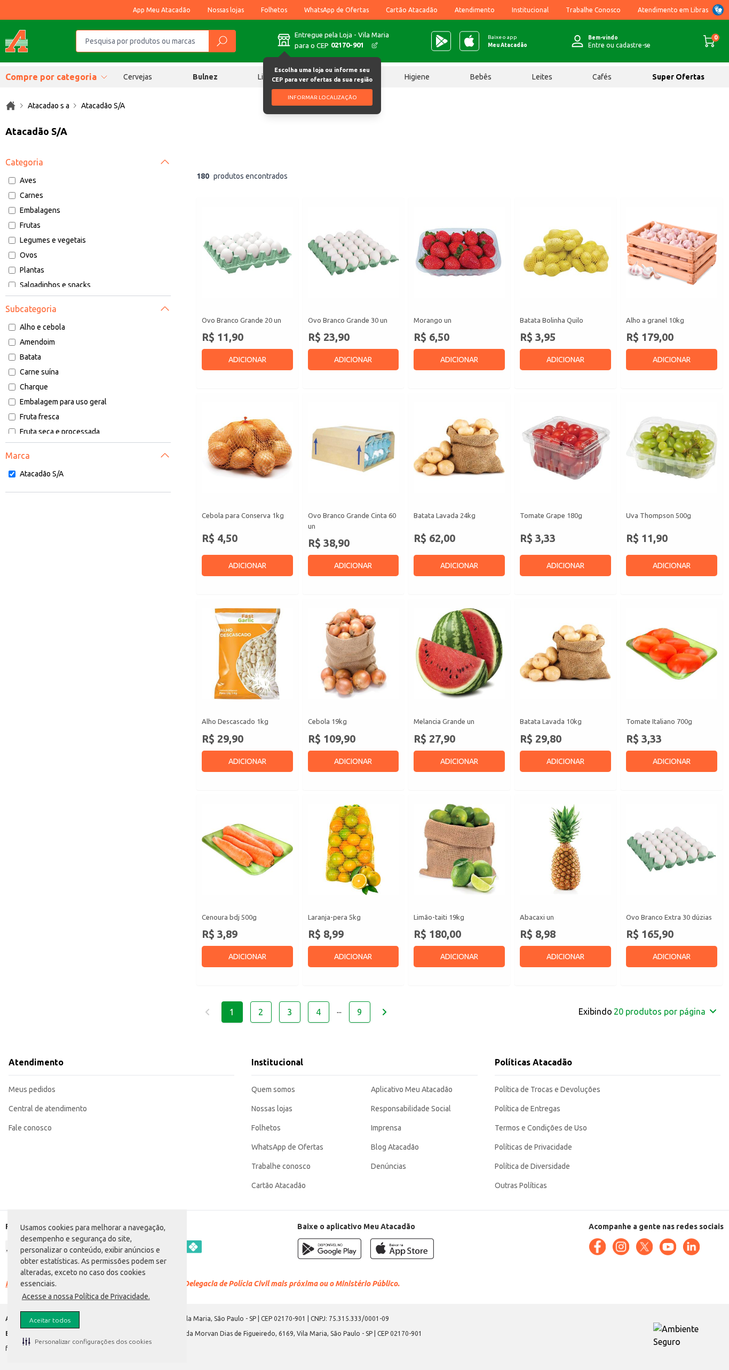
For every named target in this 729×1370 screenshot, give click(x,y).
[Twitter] (644, 1246)
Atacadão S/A (42, 473)
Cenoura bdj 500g (229, 917)
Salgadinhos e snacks (55, 285)
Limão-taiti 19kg (439, 917)
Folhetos (274, 9)
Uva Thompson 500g (658, 515)
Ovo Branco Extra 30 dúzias (669, 917)
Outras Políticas (521, 1185)
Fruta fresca (39, 416)
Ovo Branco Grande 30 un (347, 320)
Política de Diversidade (532, 1166)
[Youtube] (667, 1246)
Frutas (30, 225)
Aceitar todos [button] (49, 1320)
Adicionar (247, 359)
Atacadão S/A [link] (103, 105)
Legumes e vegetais (53, 240)
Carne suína (39, 372)
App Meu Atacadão (162, 9)
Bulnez (205, 77)
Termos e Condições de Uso (541, 1128)
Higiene (417, 77)
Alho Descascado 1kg (235, 721)
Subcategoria (31, 309)
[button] (87, 1341)
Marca (17, 455)
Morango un (432, 320)
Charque (34, 387)
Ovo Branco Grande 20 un (241, 320)
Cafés (602, 77)
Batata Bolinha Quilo (551, 320)
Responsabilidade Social (411, 1108)
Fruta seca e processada (60, 431)
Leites (542, 77)
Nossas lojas (226, 9)
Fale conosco (30, 1128)
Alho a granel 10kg (655, 320)
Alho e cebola (42, 327)
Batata (30, 357)
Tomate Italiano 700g (659, 721)
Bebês (481, 77)
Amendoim (37, 342)
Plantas (32, 270)
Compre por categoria (51, 77)
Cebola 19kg (327, 721)
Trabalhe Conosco (593, 9)
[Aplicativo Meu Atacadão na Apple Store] (469, 41)
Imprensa (386, 1128)
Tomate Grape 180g (551, 515)
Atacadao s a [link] (48, 105)
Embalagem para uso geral (63, 401)
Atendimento (475, 9)
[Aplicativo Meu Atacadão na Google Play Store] (441, 41)
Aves (28, 180)
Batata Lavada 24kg (445, 515)
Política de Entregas (527, 1108)
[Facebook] (597, 1246)
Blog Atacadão (395, 1147)
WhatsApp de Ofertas (336, 9)
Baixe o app (507, 41)
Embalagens (40, 210)
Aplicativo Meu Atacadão (412, 1089)
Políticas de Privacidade (533, 1147)
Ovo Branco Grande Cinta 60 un (352, 521)
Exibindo (642, 1011)
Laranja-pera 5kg (334, 917)
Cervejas (137, 77)
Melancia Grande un (444, 721)
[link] (10, 105)
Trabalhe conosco (281, 1166)
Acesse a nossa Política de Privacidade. (86, 1296)
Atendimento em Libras (673, 9)
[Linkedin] (691, 1246)
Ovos (28, 255)
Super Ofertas (678, 77)
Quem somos (273, 1089)
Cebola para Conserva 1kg (243, 515)
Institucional (530, 9)
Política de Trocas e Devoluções (547, 1089)
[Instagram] (620, 1246)
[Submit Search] (222, 41)
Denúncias (388, 1166)
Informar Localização (322, 97)
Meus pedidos (32, 1089)
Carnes (31, 195)
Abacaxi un (537, 917)
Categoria (24, 162)
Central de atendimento (48, 1108)
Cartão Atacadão (412, 9)
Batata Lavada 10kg (551, 721)
